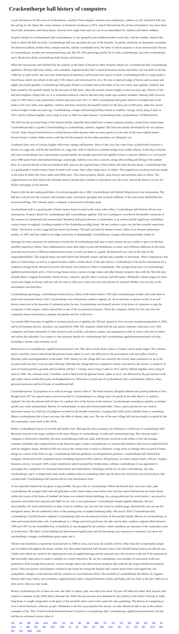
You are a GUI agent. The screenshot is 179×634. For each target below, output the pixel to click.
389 (28, 626)
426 (44, 626)
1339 (62, 626)
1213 (13, 626)
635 (12, 631)
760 (87, 623)
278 (12, 623)
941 (143, 626)
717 (127, 626)
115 (20, 623)
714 (63, 623)
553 (113, 623)
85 (161, 623)
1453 (52, 626)
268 (102, 626)
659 (161, 626)
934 (145, 623)
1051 (55, 623)
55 (70, 626)
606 (28, 623)
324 (129, 623)
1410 (85, 626)
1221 (110, 626)
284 (37, 623)
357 (94, 626)
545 (153, 623)
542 (137, 623)
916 (36, 626)
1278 (152, 626)
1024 (29, 631)
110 (71, 623)
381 (79, 623)
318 (21, 631)
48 (77, 626)
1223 (45, 623)
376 (121, 623)
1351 (38, 631)
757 (105, 623)
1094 (96, 623)
